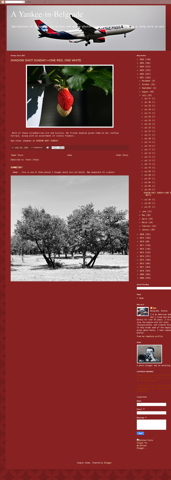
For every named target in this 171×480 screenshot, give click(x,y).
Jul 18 (148, 146)
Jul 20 (148, 138)
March (145, 222)
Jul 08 (148, 175)
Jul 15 (148, 157)
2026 (142, 59)
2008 (142, 278)
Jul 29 (148, 105)
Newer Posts (17, 155)
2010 (142, 270)
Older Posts (122, 155)
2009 (142, 274)
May (144, 215)
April (145, 219)
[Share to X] (58, 147)
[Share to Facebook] (60, 147)
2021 (142, 77)
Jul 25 (148, 120)
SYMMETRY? (17, 167)
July (144, 95)
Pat (154, 308)
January (146, 229)
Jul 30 (148, 102)
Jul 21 (148, 135)
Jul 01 (148, 207)
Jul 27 (148, 113)
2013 (142, 259)
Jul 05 (148, 186)
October (146, 84)
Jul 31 (148, 98)
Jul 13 (148, 160)
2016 (142, 249)
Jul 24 (148, 124)
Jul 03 (148, 199)
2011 (142, 267)
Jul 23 (148, 127)
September (147, 88)
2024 (142, 66)
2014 (142, 256)
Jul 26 (148, 116)
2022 (142, 74)
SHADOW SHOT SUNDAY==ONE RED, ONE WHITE (46, 60)
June (144, 211)
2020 (142, 234)
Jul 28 (148, 109)
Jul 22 (148, 131)
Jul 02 (148, 203)
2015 (142, 252)
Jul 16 (148, 153)
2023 (142, 70)
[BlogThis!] (55, 147)
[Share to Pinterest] (63, 147)
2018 (142, 241)
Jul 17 (148, 149)
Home (69, 155)
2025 (142, 63)
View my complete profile (150, 336)
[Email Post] (48, 147)
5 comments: (37, 147)
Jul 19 (148, 142)
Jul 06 (148, 182)
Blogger (108, 462)
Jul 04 (148, 189)
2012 (142, 263)
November (147, 80)
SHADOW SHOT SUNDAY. (47, 140)
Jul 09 (148, 171)
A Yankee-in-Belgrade (47, 13)
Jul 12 (148, 164)
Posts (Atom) (32, 159)
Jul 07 (148, 178)
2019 (142, 238)
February (147, 226)
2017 (142, 245)
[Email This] (53, 147)
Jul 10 (148, 167)
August (145, 91)
